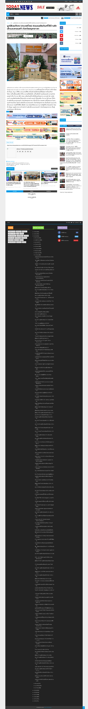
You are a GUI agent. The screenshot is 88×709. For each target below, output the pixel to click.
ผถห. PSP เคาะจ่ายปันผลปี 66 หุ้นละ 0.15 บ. (43, 414)
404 (80, 1)
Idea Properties (12, 235)
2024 (35, 236)
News (11, 14)
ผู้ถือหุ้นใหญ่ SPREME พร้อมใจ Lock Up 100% (44, 410)
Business (24, 231)
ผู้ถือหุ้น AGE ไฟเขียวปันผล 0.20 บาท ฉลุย (43, 578)
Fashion (16, 239)
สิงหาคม (37, 246)
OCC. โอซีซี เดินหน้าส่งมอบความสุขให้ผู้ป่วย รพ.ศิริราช (49, 183)
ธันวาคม (37, 237)
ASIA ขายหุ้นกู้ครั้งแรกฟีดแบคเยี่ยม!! (42, 311)
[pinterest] (18, 1)
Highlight (70, 125)
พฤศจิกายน (37, 240)
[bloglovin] (20, 1)
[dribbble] (22, 1)
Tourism (26, 235)
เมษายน (37, 254)
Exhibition (11, 239)
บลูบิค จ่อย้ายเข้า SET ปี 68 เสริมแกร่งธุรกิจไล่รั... (44, 666)
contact (75, 1)
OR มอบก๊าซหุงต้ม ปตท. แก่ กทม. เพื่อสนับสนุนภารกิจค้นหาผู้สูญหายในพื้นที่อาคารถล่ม (73, 180)
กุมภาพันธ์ (37, 685)
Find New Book (12, 242)
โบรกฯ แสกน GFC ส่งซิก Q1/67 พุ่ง (42, 649)
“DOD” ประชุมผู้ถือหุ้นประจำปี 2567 (42, 323)
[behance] (27, 1)
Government (20, 235)
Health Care (11, 237)
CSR (11, 23)
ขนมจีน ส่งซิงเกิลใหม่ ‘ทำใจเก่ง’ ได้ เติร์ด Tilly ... (44, 588)
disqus (31, 191)
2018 (35, 701)
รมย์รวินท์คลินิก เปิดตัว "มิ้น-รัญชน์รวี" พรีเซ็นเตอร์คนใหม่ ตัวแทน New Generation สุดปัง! (74, 154)
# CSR (11, 111)
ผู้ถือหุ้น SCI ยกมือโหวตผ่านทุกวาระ (42, 338)
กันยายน (37, 244)
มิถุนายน (37, 250)
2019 (35, 698)
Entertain (31, 18)
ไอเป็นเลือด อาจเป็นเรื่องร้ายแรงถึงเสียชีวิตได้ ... (44, 530)
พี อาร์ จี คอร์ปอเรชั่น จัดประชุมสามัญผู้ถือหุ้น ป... (44, 474)
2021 (35, 694)
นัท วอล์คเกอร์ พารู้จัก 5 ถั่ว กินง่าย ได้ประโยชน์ (44, 267)
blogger (15, 191)
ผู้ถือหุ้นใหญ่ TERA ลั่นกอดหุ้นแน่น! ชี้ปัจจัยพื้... (44, 293)
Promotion (17, 237)
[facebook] (13, 1)
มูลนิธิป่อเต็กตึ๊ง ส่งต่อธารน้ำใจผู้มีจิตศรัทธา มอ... (44, 608)
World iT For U (52, 18)
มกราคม (37, 687)
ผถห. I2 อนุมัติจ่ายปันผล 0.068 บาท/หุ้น (42, 295)
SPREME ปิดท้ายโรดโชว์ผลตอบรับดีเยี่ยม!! (43, 660)
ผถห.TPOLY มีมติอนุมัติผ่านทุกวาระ (42, 347)
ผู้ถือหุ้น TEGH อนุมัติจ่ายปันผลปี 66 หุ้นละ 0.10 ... (44, 412)
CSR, (23, 31)
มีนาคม (36, 683)
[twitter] (15, 1)
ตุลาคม (36, 242)
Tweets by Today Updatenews (66, 192)
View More (55, 168)
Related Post (10, 168)
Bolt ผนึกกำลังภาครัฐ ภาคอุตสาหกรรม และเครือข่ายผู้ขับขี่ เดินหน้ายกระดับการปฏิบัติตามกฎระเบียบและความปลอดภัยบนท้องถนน (31, 184)
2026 (35, 231)
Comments (78, 125)
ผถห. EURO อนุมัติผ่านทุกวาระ (41, 314)
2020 (35, 696)
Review (17, 14)
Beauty (21, 239)
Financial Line (12, 231)
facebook (48, 191)
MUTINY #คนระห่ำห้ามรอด (39, 18)
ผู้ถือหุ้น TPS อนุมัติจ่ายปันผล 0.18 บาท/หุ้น (43, 655)
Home (66, 1)
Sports (21, 233)
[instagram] (29, 1)
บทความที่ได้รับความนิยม (63, 126)
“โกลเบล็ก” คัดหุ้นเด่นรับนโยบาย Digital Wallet (44, 336)
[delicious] (31, 1)
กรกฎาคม (37, 248)
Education (24, 237)
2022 (35, 692)
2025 (35, 233)
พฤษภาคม (37, 252)
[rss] (24, 1)
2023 (35, 690)
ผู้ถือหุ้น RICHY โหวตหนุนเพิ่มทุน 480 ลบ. (43, 287)
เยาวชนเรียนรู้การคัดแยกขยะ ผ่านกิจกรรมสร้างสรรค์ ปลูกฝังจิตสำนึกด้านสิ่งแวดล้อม (13, 184)
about (70, 1)
